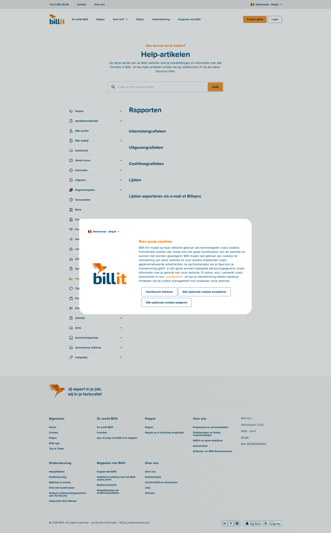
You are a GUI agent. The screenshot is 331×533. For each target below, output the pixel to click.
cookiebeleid (174, 276)
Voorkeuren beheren (159, 292)
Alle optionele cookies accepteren (204, 292)
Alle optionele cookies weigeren (166, 302)
